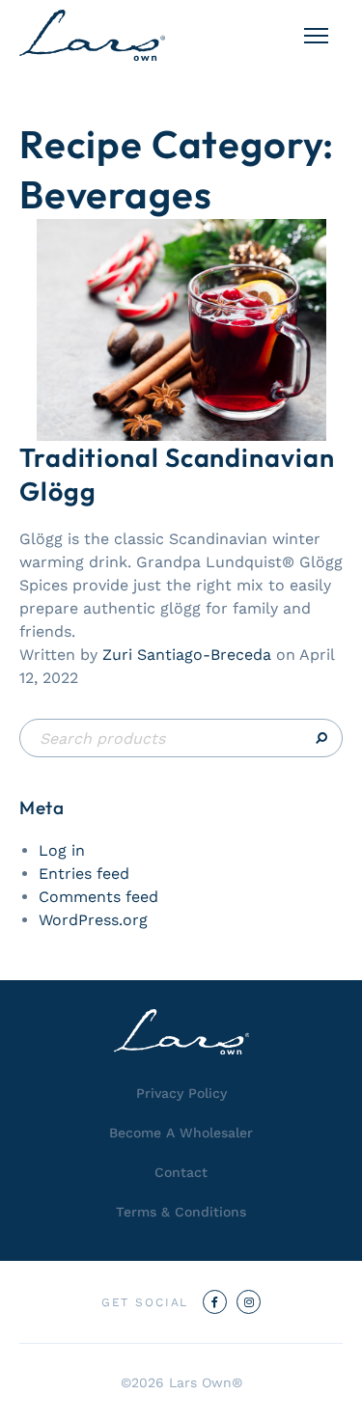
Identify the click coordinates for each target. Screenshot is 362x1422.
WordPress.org (93, 920)
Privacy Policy (181, 1093)
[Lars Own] (92, 35)
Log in (62, 850)
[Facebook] (215, 1302)
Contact (181, 1172)
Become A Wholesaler (181, 1132)
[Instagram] (249, 1302)
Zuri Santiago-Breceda (186, 654)
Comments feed (98, 897)
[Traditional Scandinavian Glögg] (181, 328)
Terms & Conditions (181, 1211)
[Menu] (316, 35)
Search (181, 738)
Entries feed (84, 873)
